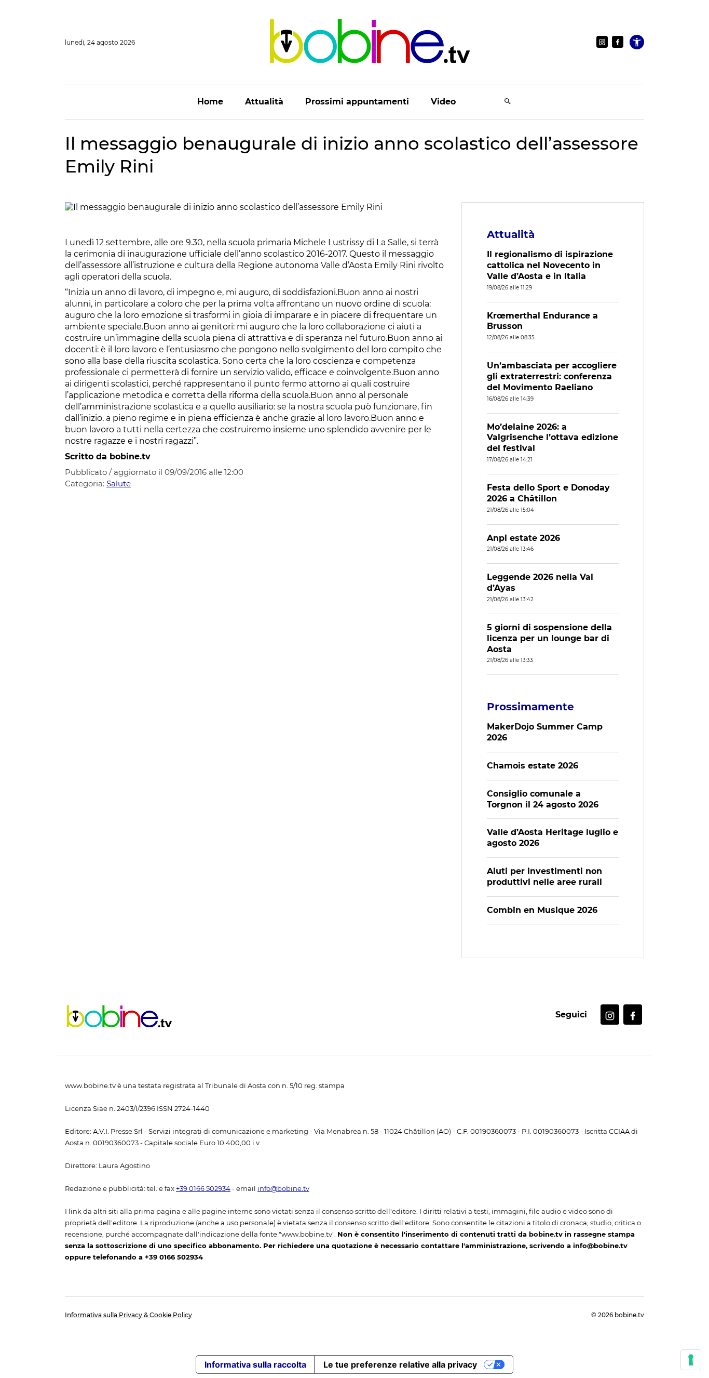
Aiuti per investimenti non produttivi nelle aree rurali (544, 876)
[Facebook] (617, 42)
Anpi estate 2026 (523, 538)
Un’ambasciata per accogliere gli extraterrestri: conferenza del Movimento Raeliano (552, 376)
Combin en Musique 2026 (542, 910)
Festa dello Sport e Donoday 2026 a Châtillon (548, 493)
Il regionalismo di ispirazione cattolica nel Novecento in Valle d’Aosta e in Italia (550, 265)
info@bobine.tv (283, 1188)
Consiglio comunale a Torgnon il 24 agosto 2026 (542, 799)
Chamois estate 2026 (532, 766)
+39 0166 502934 (203, 1188)
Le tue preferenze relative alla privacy (400, 1364)
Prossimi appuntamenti (357, 102)
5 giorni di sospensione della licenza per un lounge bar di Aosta (549, 638)
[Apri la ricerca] (507, 102)
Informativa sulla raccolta (255, 1364)
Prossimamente (530, 706)
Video (443, 102)
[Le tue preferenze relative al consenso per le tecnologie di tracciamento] (691, 1360)
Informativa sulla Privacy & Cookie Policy (128, 1315)
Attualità (264, 102)
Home (210, 102)
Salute (118, 483)
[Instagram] (602, 42)
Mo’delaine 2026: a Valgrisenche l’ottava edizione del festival (552, 438)
